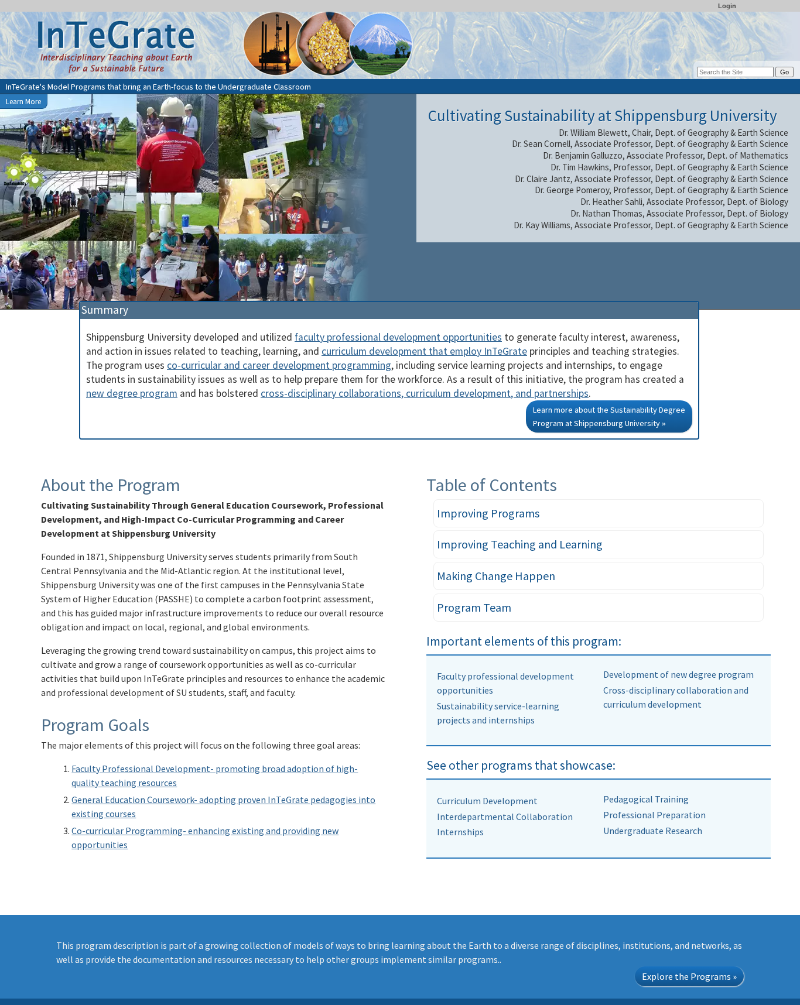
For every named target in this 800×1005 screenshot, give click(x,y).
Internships (460, 832)
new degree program (131, 393)
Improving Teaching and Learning (520, 544)
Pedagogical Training (646, 799)
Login (727, 5)
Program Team (474, 607)
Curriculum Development (487, 801)
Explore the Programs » (689, 976)
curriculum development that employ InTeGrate (424, 351)
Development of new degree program (678, 674)
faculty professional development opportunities (398, 337)
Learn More (23, 101)
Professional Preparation (654, 815)
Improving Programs (488, 513)
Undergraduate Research (652, 830)
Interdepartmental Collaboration (505, 816)
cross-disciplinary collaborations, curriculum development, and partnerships (425, 393)
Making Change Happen (496, 575)
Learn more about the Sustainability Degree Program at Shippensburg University (609, 416)
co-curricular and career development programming (279, 365)
